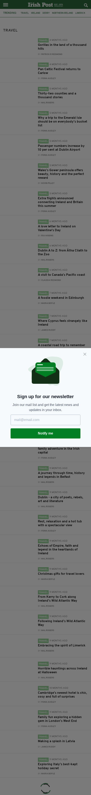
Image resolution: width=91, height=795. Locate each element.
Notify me (45, 433)
